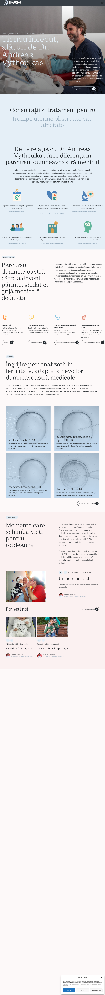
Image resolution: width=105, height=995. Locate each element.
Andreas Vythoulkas (70, 595)
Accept (69, 990)
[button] (102, 978)
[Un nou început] (26, 586)
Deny (82, 990)
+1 (65, 572)
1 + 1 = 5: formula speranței (52, 648)
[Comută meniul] (102, 3)
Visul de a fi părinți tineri (20, 648)
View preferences (96, 990)
